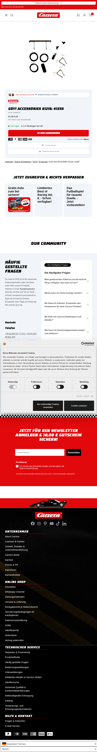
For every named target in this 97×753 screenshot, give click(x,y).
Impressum (10, 570)
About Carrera (12, 536)
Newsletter (10, 587)
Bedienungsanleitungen (17, 667)
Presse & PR (11, 565)
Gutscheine (11, 635)
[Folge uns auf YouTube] (52, 524)
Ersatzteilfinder (12, 657)
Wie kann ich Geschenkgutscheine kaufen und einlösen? (64, 332)
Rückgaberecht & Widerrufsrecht (21, 607)
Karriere (9, 560)
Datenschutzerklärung (16, 620)
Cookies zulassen (79, 406)
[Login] (84, 15)
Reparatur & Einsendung (17, 652)
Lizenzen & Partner (14, 541)
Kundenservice (27, 289)
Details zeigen (83, 396)
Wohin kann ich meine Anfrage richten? (63, 293)
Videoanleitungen (14, 672)
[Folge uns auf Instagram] (39, 524)
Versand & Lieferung (15, 602)
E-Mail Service (12, 726)
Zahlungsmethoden (15, 597)
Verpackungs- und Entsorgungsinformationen (18, 707)
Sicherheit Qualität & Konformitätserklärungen (17, 689)
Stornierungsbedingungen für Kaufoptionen (19, 614)
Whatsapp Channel (14, 592)
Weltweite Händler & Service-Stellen (23, 677)
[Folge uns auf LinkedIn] (64, 524)
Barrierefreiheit (12, 575)
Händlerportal (12, 630)
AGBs (8, 625)
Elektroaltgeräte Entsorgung (19, 695)
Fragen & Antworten (15, 721)
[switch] (36, 387)
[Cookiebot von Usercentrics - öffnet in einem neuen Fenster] (83, 344)
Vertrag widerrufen (14, 640)
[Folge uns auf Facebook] (33, 524)
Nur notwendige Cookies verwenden (48, 405)
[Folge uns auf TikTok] (58, 524)
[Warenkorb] (90, 15)
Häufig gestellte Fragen (17, 662)
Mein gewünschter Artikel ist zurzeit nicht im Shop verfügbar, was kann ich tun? (65, 281)
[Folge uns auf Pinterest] (45, 524)
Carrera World (12, 555)
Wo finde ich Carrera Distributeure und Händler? (62, 318)
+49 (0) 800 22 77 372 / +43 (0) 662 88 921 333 (21, 335)
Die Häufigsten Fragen (57, 265)
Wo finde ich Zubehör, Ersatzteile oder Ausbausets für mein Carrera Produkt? (63, 305)
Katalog (9, 700)
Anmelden (74, 452)
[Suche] (11, 15)
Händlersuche (12, 682)
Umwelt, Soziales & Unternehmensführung (16, 548)
